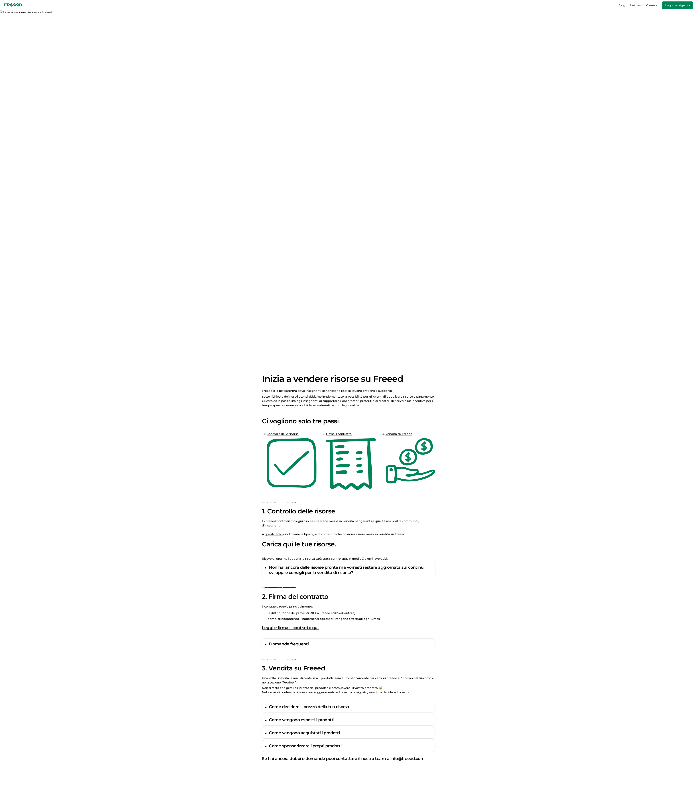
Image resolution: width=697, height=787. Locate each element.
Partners (635, 5)
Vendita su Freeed (399, 434)
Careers (651, 5)
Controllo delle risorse (283, 434)
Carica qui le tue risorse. (299, 544)
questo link (273, 534)
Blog (621, 5)
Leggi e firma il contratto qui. (290, 627)
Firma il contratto (339, 434)
